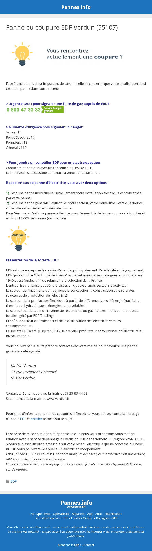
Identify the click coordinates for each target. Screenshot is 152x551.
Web (47, 514)
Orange (88, 518)
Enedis (75, 518)
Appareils (78, 514)
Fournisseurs (113, 514)
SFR (115, 518)
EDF (23, 418)
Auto (98, 514)
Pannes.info (76, 7)
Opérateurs (61, 514)
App (90, 514)
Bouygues (103, 518)
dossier (36, 418)
